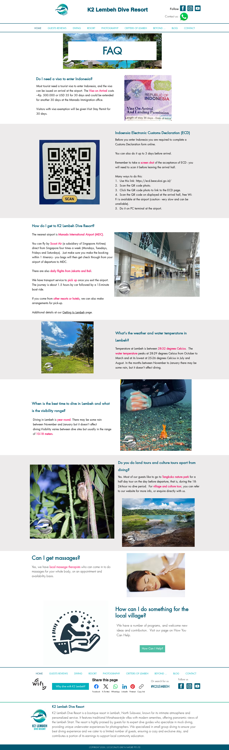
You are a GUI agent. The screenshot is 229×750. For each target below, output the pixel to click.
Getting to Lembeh (73, 312)
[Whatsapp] (184, 16)
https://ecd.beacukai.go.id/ (153, 181)
